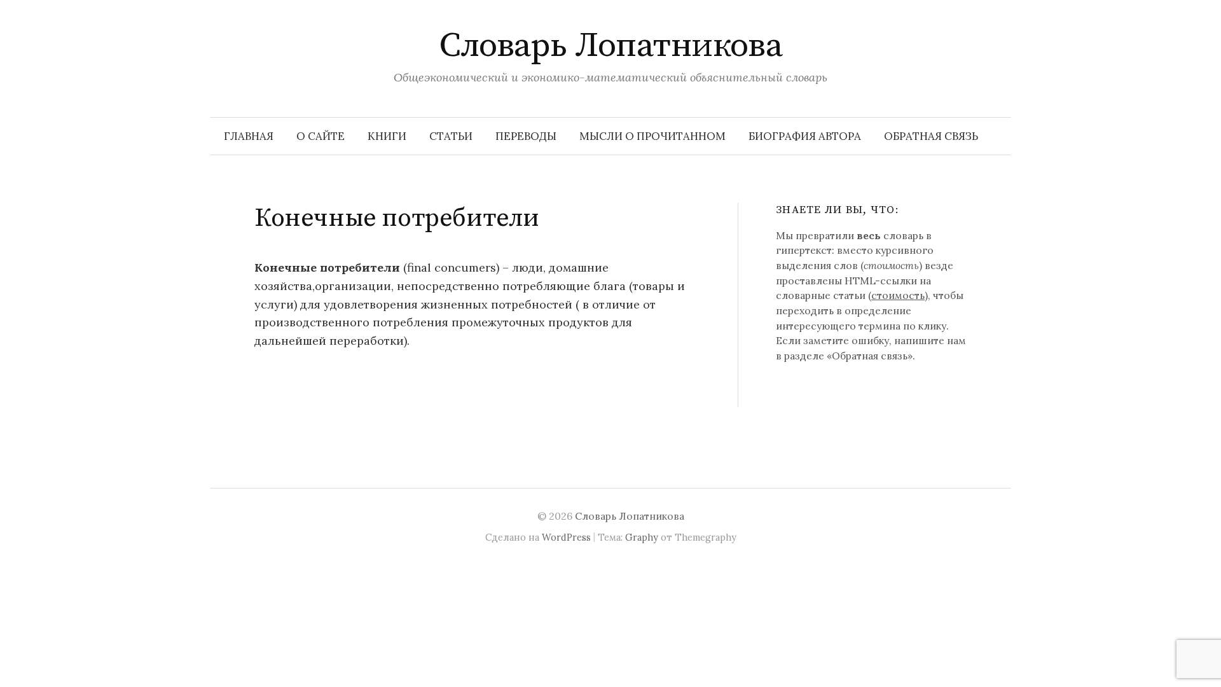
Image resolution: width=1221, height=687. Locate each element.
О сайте (320, 136)
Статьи (451, 136)
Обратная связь (931, 136)
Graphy (641, 537)
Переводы (525, 136)
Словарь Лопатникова (611, 45)
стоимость (898, 295)
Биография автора (804, 136)
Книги (387, 136)
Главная (248, 136)
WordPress (566, 537)
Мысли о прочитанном (652, 136)
